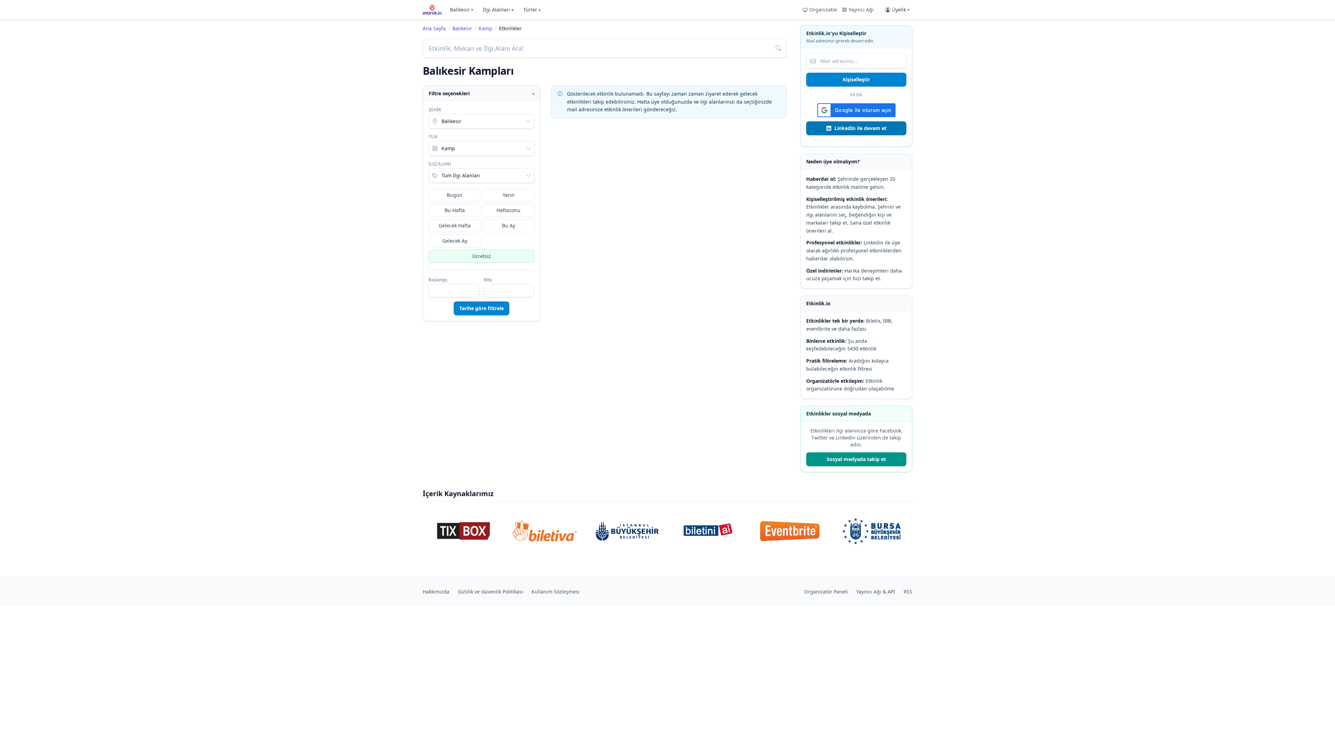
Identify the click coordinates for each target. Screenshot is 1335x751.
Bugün (454, 195)
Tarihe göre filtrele (481, 308)
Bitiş (488, 280)
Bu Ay (508, 225)
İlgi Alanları (498, 9)
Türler (532, 9)
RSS (908, 591)
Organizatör (823, 9)
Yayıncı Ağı (861, 9)
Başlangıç (438, 280)
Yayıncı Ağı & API (875, 591)
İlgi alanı (440, 164)
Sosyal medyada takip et (856, 459)
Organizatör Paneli (826, 591)
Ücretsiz (481, 256)
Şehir (435, 110)
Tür (433, 137)
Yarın (509, 195)
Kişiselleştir (856, 79)
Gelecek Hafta (455, 225)
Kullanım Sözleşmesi (556, 591)
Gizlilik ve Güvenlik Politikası (490, 591)
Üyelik (900, 9)
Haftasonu (508, 210)
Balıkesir (461, 9)
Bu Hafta (455, 210)
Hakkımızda (436, 591)
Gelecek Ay (454, 240)
